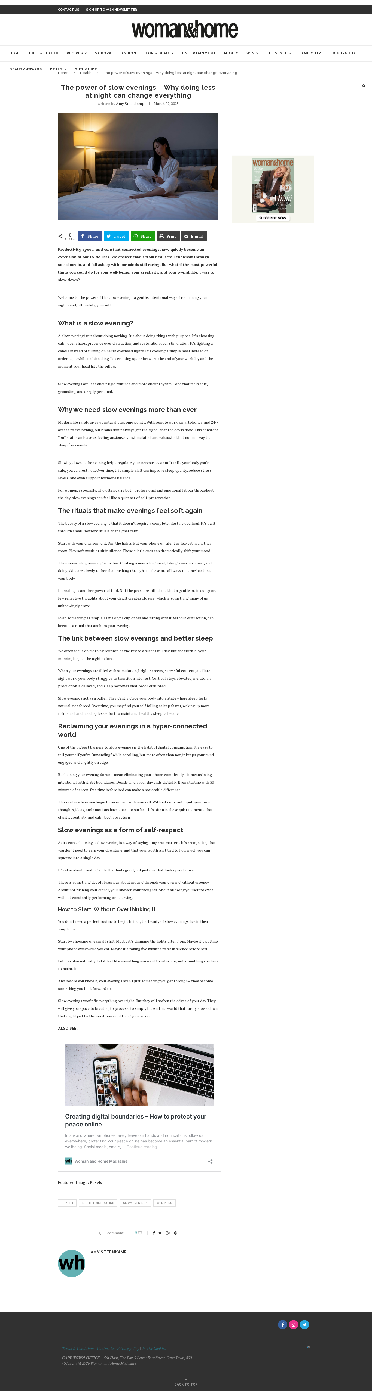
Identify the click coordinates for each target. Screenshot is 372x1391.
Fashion (128, 53)
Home (15, 53)
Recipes (75, 53)
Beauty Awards (26, 69)
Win (250, 53)
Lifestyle (277, 53)
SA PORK (103, 53)
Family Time (312, 53)
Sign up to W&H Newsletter (111, 9)
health (67, 1203)
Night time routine (98, 1203)
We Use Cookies (153, 1348)
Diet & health (44, 53)
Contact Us (106, 1348)
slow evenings (135, 1203)
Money (231, 53)
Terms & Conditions (78, 1348)
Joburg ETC (344, 53)
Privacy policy (128, 1348)
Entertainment (199, 53)
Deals (56, 69)
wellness (164, 1203)
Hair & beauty (159, 53)
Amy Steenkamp (130, 103)
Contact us (68, 9)
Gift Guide (86, 69)
